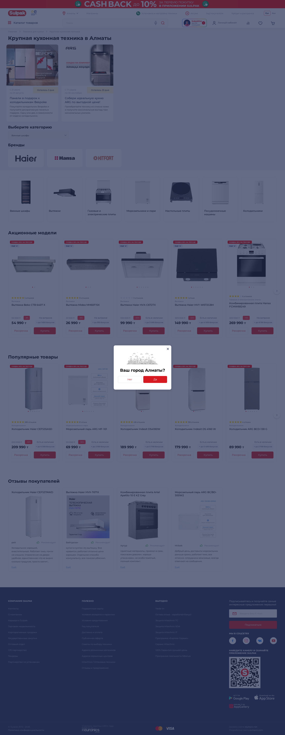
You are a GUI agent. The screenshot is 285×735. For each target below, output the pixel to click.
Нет (129, 379)
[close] (167, 348)
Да (155, 379)
